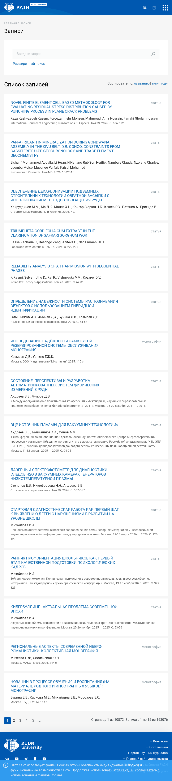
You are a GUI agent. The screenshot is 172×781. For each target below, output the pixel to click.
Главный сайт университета (147, 759)
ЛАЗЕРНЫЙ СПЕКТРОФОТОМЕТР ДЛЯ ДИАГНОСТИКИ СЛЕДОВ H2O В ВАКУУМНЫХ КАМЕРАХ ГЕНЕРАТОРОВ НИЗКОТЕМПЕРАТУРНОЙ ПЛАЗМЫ (58, 474)
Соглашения (158, 747)
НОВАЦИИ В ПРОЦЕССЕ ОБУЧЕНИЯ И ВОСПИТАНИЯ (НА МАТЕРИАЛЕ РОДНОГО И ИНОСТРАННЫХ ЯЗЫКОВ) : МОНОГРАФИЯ (59, 686)
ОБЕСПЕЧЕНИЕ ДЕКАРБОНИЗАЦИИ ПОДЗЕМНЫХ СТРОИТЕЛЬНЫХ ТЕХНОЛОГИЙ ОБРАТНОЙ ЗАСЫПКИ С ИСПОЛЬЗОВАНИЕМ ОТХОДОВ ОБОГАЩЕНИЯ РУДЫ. (59, 195)
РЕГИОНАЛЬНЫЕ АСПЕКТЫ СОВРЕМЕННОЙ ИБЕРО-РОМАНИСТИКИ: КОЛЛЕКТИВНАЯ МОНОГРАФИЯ (56, 648)
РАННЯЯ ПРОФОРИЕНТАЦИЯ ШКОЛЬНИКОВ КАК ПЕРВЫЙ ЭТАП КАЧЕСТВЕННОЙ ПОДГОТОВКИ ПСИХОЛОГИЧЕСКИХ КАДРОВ (62, 562)
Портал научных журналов (148, 753)
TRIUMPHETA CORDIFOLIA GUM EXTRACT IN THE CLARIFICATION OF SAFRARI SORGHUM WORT (52, 233)
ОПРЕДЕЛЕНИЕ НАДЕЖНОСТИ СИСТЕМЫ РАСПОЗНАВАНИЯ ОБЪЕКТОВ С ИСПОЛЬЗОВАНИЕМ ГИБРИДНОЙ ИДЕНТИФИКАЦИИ (64, 305)
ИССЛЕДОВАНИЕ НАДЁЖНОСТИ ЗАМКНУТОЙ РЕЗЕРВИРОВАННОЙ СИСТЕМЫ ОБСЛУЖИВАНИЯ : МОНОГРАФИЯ (55, 345)
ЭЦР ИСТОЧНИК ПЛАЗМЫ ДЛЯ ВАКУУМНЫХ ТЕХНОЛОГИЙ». (64, 425)
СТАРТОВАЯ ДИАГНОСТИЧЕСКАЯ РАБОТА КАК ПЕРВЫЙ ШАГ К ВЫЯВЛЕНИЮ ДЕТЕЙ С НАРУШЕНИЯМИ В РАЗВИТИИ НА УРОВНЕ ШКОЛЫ (64, 513)
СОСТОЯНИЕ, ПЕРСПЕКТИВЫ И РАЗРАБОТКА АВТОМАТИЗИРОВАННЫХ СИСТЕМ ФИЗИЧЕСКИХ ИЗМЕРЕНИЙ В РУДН (54, 385)
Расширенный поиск (29, 64)
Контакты (160, 741)
